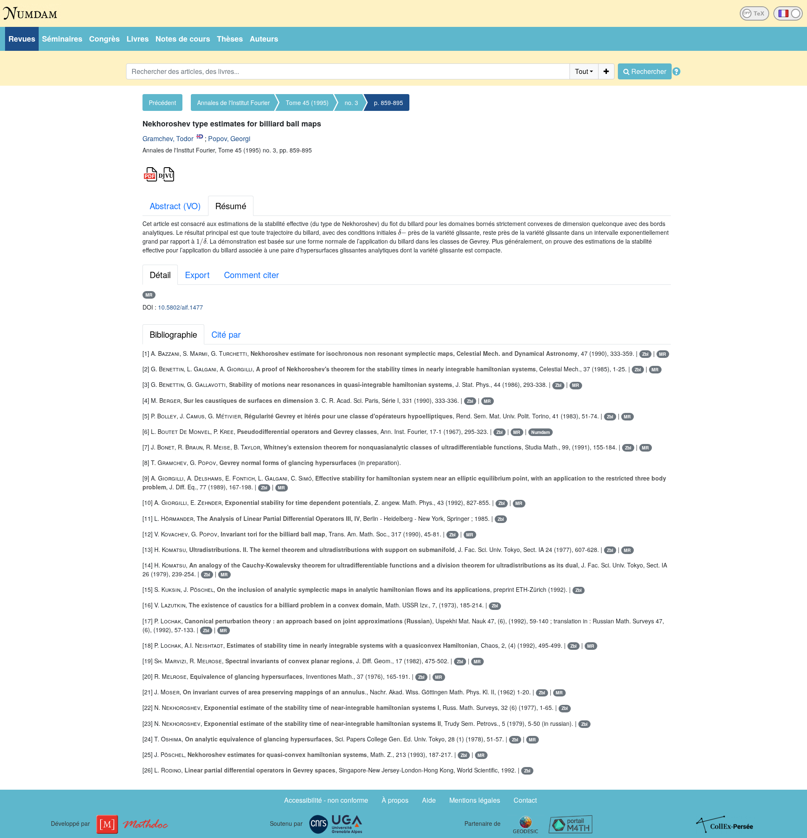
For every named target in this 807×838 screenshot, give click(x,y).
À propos (395, 800)
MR (149, 295)
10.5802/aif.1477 (180, 307)
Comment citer (251, 274)
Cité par (226, 334)
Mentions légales (474, 800)
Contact (525, 800)
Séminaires (62, 38)
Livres (138, 38)
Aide (429, 800)
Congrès (104, 38)
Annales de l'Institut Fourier (233, 102)
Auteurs (264, 38)
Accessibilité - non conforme (326, 800)
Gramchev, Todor (167, 138)
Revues (21, 38)
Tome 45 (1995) (307, 102)
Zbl (645, 354)
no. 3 (351, 102)
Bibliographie (173, 334)
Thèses (230, 38)
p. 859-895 (388, 102)
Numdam (540, 432)
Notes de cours (183, 38)
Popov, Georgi (229, 138)
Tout (581, 71)
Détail (160, 274)
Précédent (162, 102)
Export (197, 274)
